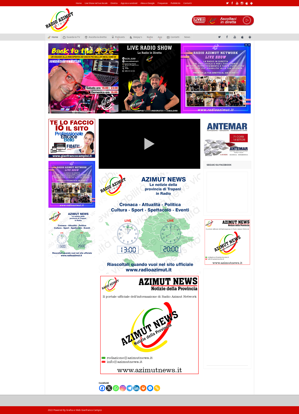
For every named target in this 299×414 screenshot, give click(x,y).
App (160, 37)
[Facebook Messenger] (150, 388)
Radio (150, 37)
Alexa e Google (147, 3)
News (187, 37)
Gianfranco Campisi (91, 410)
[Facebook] (102, 388)
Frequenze (163, 3)
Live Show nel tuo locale (96, 3)
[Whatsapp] (116, 388)
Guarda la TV (73, 37)
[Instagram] (123, 388)
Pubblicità (175, 3)
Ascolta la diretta (98, 37)
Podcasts (120, 37)
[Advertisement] (227, 318)
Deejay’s (137, 37)
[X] (109, 388)
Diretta (114, 3)
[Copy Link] (157, 388)
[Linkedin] (136, 388)
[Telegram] (129, 388)
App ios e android (129, 3)
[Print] (143, 388)
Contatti (187, 3)
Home (79, 3)
